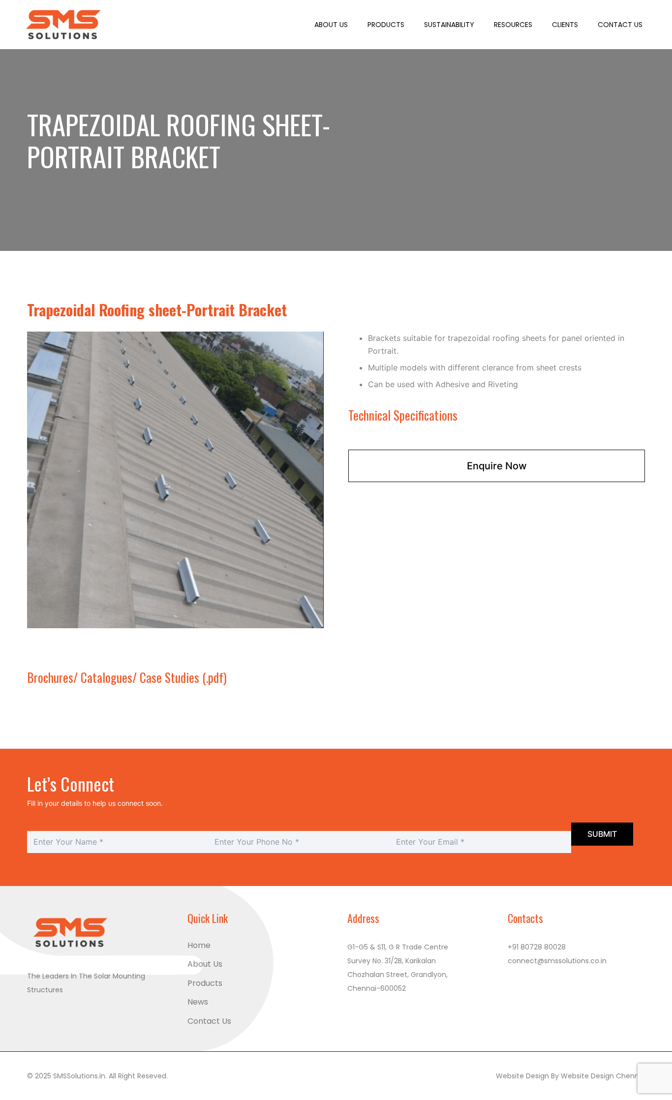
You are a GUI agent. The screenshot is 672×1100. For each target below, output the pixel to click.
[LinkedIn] (74, 1014)
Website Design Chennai (603, 1076)
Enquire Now (497, 466)
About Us (204, 964)
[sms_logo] (64, 24)
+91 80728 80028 (537, 947)
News (197, 1002)
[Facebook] (37, 1014)
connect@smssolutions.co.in (557, 961)
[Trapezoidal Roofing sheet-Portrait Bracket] (175, 337)
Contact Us (209, 1021)
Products (204, 983)
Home (199, 945)
